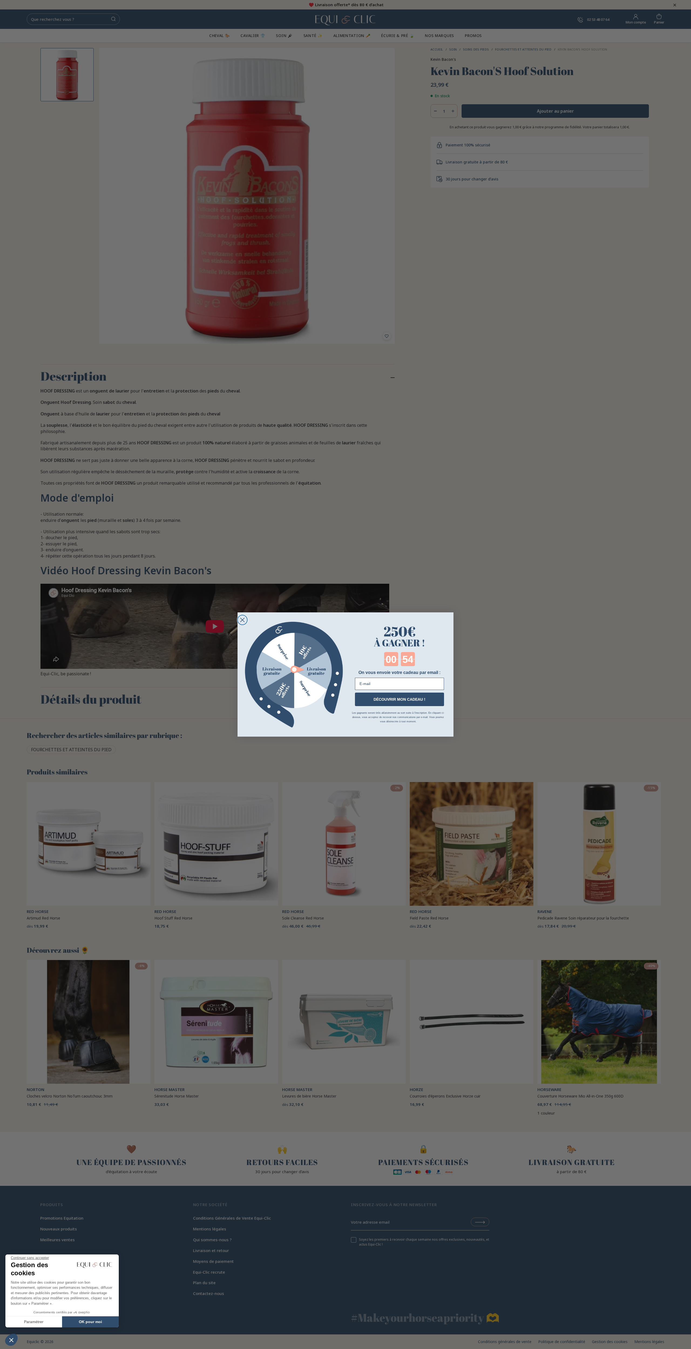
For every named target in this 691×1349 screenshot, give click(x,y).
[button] (11, 1339)
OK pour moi (90, 1322)
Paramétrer (33, 1322)
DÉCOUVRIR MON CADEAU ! (399, 699)
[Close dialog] (242, 620)
